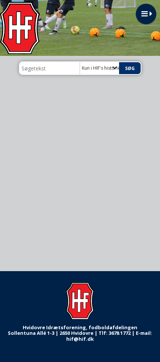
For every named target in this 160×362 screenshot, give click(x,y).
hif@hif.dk (80, 339)
